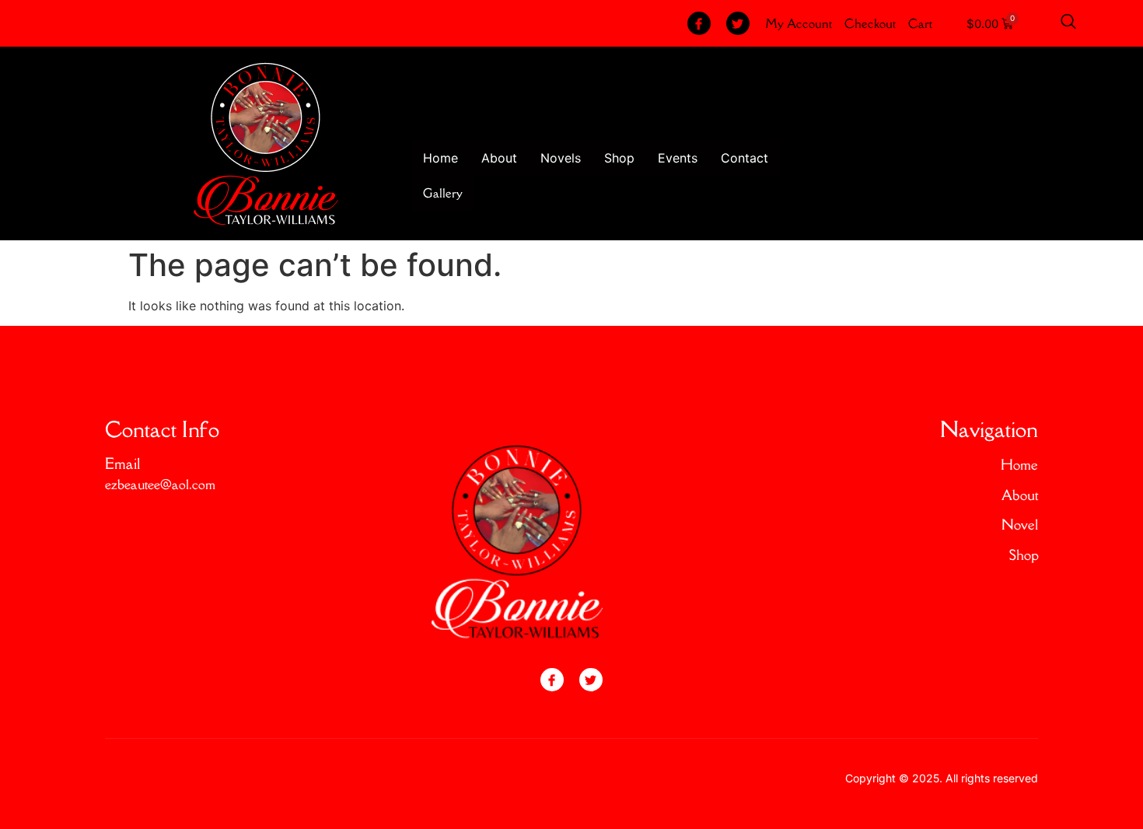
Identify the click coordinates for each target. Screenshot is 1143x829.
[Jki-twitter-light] (738, 23)
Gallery (443, 193)
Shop (619, 158)
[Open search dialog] (1068, 23)
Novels (560, 158)
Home (440, 158)
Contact (744, 158)
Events (677, 158)
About (499, 158)
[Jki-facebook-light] (699, 23)
